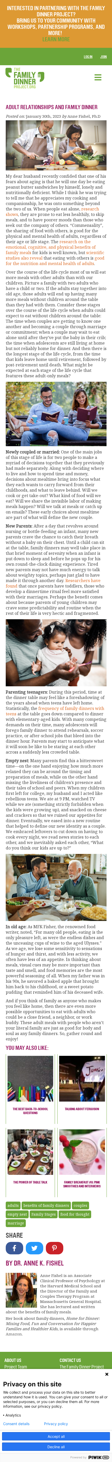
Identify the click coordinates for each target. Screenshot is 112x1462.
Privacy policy (56, 1424)
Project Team (15, 1367)
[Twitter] (34, 1248)
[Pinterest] (54, 1248)
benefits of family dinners (46, 1205)
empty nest (17, 1214)
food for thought (74, 1214)
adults (13, 1205)
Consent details (16, 1424)
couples (80, 1205)
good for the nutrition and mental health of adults (55, 260)
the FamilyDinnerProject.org (24, 78)
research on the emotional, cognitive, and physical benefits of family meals (51, 247)
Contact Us (70, 1360)
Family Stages (44, 1214)
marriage (16, 1223)
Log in (88, 57)
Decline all (56, 1447)
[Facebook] (14, 1248)
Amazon (14, 1333)
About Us (12, 1360)
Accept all (56, 1436)
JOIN (103, 57)
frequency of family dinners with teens (55, 711)
